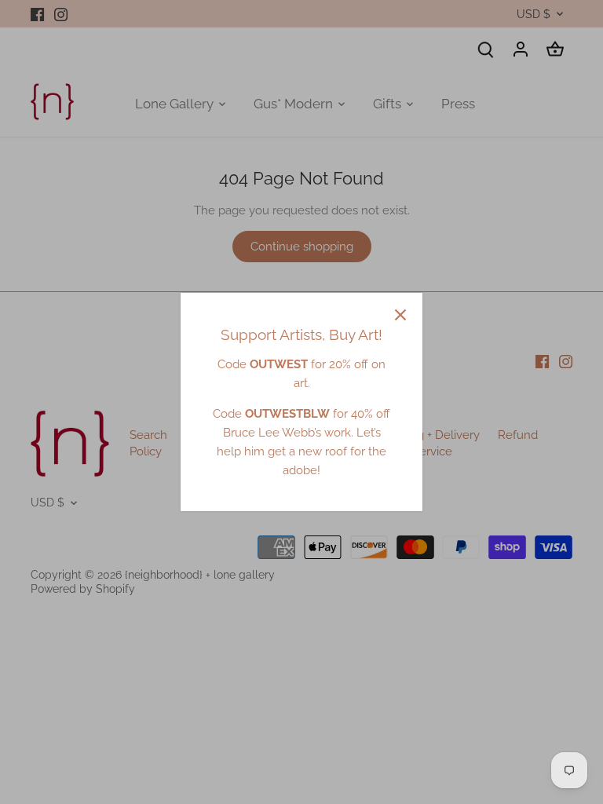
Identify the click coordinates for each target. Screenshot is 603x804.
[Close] (400, 315)
